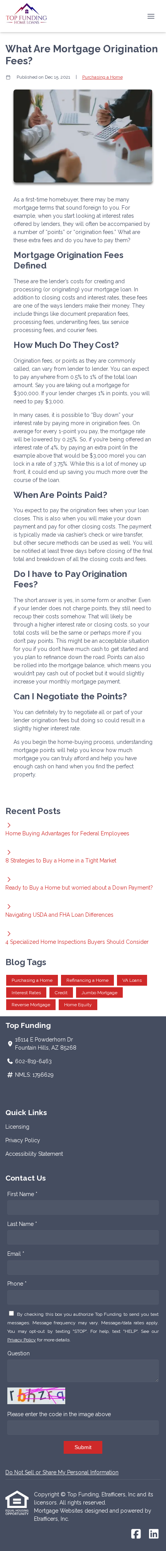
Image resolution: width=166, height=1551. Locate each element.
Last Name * (22, 1224)
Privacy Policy (22, 1140)
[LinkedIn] (154, 1534)
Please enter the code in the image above (59, 1414)
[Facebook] (136, 1534)
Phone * (17, 1284)
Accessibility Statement (34, 1154)
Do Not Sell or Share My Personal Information (62, 1472)
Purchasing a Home (102, 77)
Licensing (17, 1127)
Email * (15, 1254)
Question (18, 1353)
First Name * (22, 1194)
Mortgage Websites (59, 1511)
